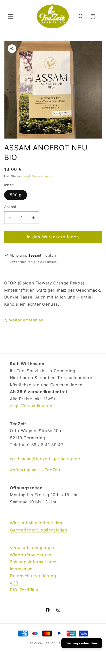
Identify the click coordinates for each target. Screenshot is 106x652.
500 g (16, 195)
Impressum (21, 568)
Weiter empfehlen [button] (26, 320)
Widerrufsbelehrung (31, 554)
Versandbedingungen (32, 547)
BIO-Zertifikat (24, 589)
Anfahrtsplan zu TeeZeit (35, 469)
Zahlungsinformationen (34, 561)
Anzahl (10, 207)
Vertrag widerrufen (81, 643)
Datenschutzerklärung (33, 575)
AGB (14, 583)
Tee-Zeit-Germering (60, 643)
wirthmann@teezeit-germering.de (45, 458)
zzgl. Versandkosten (38, 176)
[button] (11, 16)
